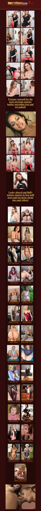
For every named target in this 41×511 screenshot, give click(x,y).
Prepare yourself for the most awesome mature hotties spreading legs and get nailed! (20, 103)
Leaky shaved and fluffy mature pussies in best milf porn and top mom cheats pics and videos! (20, 196)
